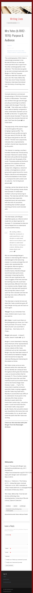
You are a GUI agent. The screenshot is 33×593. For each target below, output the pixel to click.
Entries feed (6, 579)
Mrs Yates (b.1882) (20, 50)
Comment (8, 535)
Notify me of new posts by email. (14, 562)
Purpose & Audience (11, 52)
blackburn (8, 506)
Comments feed (7, 582)
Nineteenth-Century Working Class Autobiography (14, 509)
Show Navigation (25, 16)
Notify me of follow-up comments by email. (16, 559)
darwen (15, 506)
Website (7, 556)
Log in (4, 576)
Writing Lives (16, 19)
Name (8, 548)
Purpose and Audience (21, 52)
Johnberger (22, 506)
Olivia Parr (9, 45)
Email (8, 552)
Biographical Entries (11, 50)
